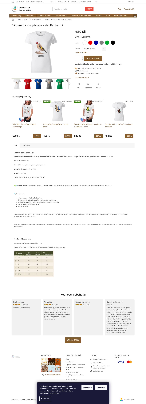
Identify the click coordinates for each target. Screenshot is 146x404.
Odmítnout (87, 387)
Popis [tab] (15, 145)
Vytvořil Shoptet (129, 399)
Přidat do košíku (94, 58)
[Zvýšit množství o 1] (83, 57)
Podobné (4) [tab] (26, 145)
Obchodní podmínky (72, 372)
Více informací (55, 393)
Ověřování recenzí (71, 380)
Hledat (89, 9)
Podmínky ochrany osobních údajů (75, 376)
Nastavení (45, 399)
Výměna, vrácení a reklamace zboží (75, 368)
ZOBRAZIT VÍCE (73, 340)
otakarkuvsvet (98, 371)
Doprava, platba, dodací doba (81, 2)
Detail (37, 136)
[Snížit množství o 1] (83, 59)
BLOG (52, 2)
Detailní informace (81, 78)
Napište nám (62, 2)
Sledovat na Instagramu (53, 375)
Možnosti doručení (81, 52)
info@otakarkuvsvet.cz (100, 360)
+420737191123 (98, 363)
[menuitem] (16, 15)
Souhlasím (101, 387)
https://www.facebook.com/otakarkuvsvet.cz (101, 367)
